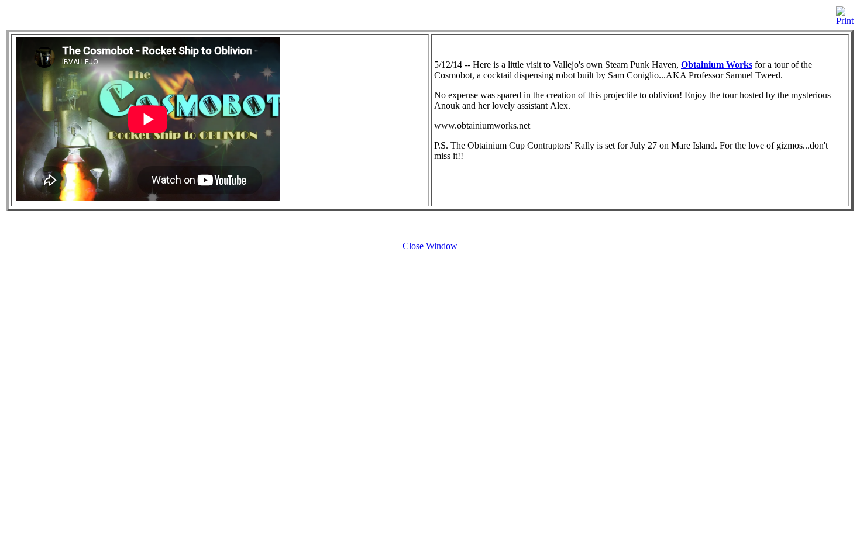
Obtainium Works (716, 65)
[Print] (845, 13)
